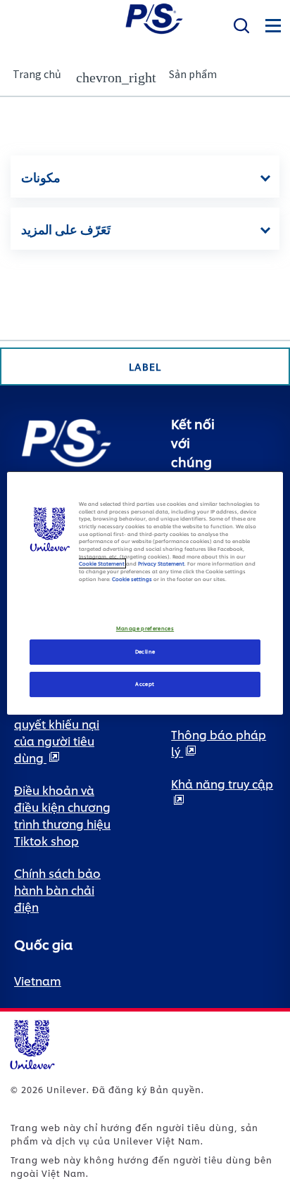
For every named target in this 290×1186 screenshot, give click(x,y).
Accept (144, 683)
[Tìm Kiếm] (241, 25)
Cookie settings (132, 578)
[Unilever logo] (31, 1042)
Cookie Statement (102, 563)
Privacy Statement (161, 563)
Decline (145, 651)
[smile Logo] (154, 17)
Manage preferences (145, 628)
